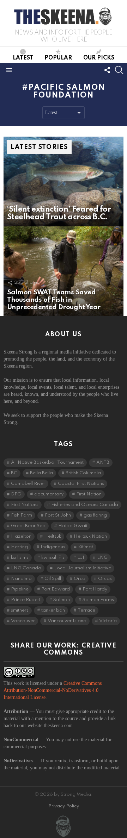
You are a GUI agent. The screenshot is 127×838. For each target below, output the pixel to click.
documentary (49, 494)
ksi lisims (20, 557)
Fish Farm (21, 515)
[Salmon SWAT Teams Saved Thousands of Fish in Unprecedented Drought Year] (63, 271)
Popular (58, 58)
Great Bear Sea (28, 526)
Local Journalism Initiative (82, 568)
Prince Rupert (26, 600)
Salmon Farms (98, 600)
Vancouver (23, 621)
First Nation (89, 494)
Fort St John (58, 515)
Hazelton (21, 536)
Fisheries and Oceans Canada (84, 504)
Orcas (105, 578)
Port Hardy (95, 589)
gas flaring (95, 515)
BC (14, 473)
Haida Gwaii (72, 526)
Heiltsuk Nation (90, 536)
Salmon (61, 600)
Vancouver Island (67, 621)
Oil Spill (52, 578)
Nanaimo (21, 578)
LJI (80, 557)
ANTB (102, 462)
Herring (19, 547)
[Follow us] (107, 70)
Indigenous (53, 547)
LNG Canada (26, 568)
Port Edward (55, 589)
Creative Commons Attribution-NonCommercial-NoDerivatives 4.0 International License (53, 690)
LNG (102, 557)
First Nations (24, 504)
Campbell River (28, 483)
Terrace (86, 610)
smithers (20, 610)
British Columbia (83, 473)
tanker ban (53, 610)
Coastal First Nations (81, 483)
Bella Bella (41, 473)
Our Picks (98, 58)
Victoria (108, 621)
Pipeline (20, 589)
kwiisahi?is (53, 557)
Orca (79, 578)
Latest (23, 58)
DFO (16, 494)
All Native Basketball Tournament (47, 462)
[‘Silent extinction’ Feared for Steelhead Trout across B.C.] (63, 181)
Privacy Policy (63, 806)
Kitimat (85, 547)
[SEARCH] (119, 70)
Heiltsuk (52, 536)
